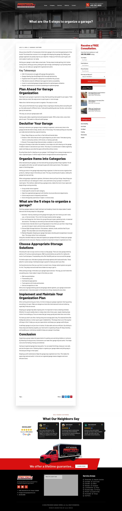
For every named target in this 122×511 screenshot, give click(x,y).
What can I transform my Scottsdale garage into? (94, 109)
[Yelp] (26, 486)
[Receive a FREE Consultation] (87, 4)
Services (59, 5)
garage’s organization (35, 97)
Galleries (67, 5)
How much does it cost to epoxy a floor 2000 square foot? (96, 93)
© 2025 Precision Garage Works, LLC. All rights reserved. (61, 505)
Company (52, 5)
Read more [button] (42, 437)
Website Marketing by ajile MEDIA (61, 508)
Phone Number (84, 68)
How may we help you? (86, 74)
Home (45, 5)
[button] (63, 397)
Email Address (84, 63)
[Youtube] (22, 486)
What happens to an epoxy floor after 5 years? (96, 101)
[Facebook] (18, 486)
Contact (74, 5)
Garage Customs (36, 47)
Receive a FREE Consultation (96, 3)
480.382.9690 (95, 5)
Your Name (83, 57)
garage (28, 338)
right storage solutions (33, 251)
